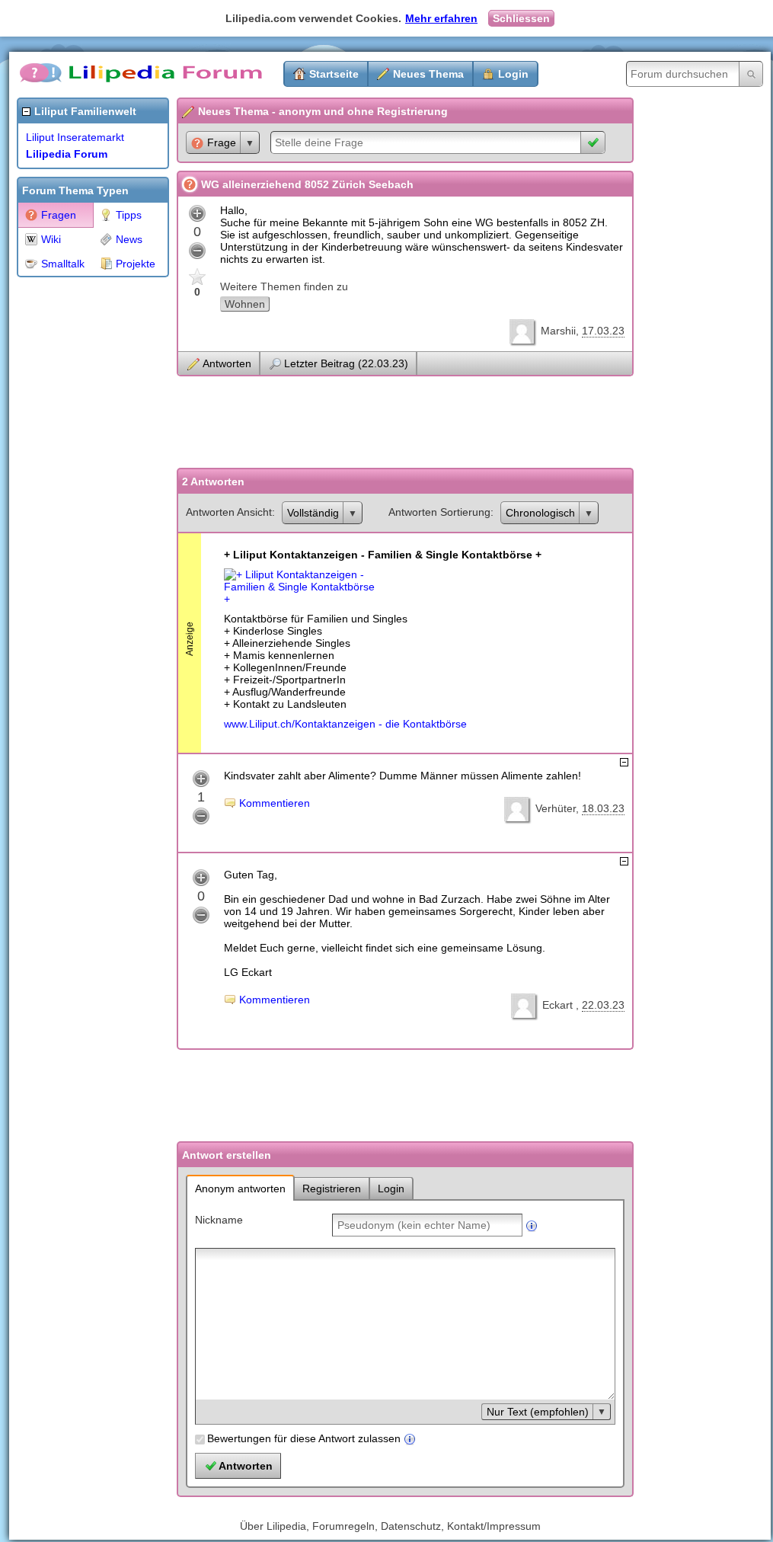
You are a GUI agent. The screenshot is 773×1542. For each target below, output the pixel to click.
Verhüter (555, 808)
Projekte (135, 264)
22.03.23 (603, 1005)
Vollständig (313, 513)
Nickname (219, 1220)
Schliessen (521, 18)
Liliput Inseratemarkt (75, 137)
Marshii (558, 331)
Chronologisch (540, 513)
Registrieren (331, 1188)
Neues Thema (428, 74)
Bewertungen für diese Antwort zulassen (304, 1438)
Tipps (129, 215)
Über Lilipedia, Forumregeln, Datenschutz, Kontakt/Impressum (390, 1526)
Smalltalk (63, 264)
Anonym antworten (240, 1188)
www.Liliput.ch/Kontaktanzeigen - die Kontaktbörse (345, 724)
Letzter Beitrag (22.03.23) (346, 363)
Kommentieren (274, 803)
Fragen (58, 215)
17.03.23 (603, 331)
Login (513, 74)
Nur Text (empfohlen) (538, 1412)
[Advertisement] (78, 513)
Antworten (227, 363)
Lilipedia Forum (66, 154)
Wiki (51, 239)
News (129, 239)
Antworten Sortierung (439, 512)
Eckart (559, 1005)
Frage (221, 142)
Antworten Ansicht (229, 512)
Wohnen (245, 304)
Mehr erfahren (441, 18)
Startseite (334, 74)
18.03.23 (603, 808)
